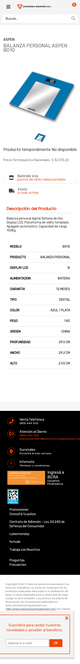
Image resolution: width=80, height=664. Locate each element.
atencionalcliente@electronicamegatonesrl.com (23, 438)
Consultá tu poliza (23, 514)
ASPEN (9, 39)
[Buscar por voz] (66, 18)
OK (56, 643)
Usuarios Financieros (55, 482)
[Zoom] (40, 137)
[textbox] (35, 18)
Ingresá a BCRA (55, 474)
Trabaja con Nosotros (25, 550)
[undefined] (40, 93)
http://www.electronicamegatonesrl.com (30, 609)
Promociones (19, 510)
